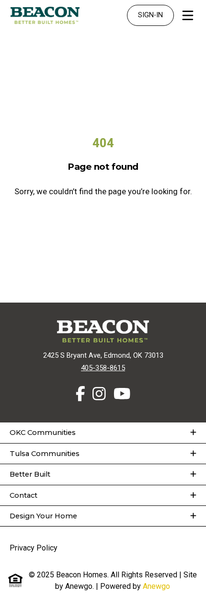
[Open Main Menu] (188, 15)
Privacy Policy (33, 547)
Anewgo (156, 586)
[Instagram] (99, 394)
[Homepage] (45, 15)
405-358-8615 (103, 367)
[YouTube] (122, 394)
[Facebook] (80, 394)
